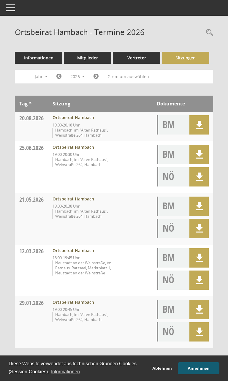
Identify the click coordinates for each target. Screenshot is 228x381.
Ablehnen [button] (162, 368)
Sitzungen (185, 58)
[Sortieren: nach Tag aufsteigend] (30, 103)
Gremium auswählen (128, 76)
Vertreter (136, 58)
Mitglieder (87, 58)
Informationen (38, 58)
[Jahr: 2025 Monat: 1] (59, 76)
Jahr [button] (39, 76)
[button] (199, 125)
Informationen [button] (65, 371)
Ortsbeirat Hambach (73, 117)
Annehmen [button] (199, 368)
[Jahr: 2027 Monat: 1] (96, 76)
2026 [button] (75, 76)
